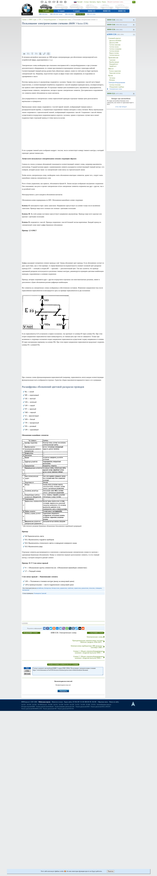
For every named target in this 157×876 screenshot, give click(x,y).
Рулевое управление (115, 71)
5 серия (61, 11)
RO (88, 702)
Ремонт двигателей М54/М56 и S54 (31, 709)
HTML (27, 671)
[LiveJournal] (70, 628)
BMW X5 (106, 11)
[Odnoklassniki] (54, 628)
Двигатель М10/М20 (115, 40)
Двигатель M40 (113, 43)
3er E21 (23, 704)
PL (91, 702)
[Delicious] (76, 628)
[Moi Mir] (57, 628)
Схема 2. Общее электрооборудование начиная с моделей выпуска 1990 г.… (88, 657)
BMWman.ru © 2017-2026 (29, 702)
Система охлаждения (115, 49)
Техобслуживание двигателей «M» (64, 706)
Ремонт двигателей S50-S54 (66, 709)
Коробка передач (114, 62)
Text (27, 668)
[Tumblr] (73, 628)
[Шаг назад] (24, 53)
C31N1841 (25, 623)
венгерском (25, 590)
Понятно (110, 871)
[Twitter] (50, 628)
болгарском (47, 588)
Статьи (86, 2)
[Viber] (63, 628)
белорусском (55, 588)
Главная (24, 19)
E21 (91, 14)
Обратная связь (103, 702)
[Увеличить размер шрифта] (36, 53)
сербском (70, 588)
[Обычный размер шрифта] (32, 53)
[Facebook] (47, 628)
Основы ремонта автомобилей (44, 706)
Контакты (93, 2)
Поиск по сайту (114, 702)
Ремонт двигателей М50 (83, 706)
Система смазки (113, 47)
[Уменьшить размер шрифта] (28, 53)
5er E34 (66, 704)
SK (93, 702)
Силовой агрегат (114, 38)
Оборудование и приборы (116, 87)
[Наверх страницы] (133, 704)
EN (74, 702)
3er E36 (34, 704)
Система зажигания (114, 45)
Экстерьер (112, 78)
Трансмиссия (113, 57)
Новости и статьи (57, 702)
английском (40, 588)
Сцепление (112, 60)
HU (95, 702)
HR (86, 702)
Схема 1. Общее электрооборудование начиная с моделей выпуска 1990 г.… (88, 652)
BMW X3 (91, 11)
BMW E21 (115, 93)
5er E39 (72, 704)
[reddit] (83, 628)
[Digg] (79, 628)
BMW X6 (122, 11)
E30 (80, 14)
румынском (84, 588)
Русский (79, 2)
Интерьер (112, 80)
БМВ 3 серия (32, 19)
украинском (63, 588)
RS (83, 702)
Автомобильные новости (104, 704)
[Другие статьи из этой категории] (40, 53)
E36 (69, 14)
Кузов (110, 75)
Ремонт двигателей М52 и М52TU (100, 706)
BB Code (27, 674)
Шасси (110, 69)
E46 (43, 14)
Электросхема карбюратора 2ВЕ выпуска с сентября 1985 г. (87, 646)
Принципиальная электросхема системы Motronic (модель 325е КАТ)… (87, 641)
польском (92, 588)
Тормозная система (114, 73)
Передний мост (113, 64)
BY (79, 702)
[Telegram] (60, 628)
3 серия (46, 11)
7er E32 (77, 704)
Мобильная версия (44, 702)
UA (81, 702)
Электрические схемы (64, 19)
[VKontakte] (44, 628)
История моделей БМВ (28, 706)
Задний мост (112, 66)
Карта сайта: (68, 702)
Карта (99, 2)
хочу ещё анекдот (121, 107)
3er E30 (29, 704)
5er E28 (61, 704)
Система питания (114, 51)
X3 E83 (88, 704)
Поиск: (104, 2)
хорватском (77, 588)
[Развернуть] (133, 20)
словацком (98, 588)
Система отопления (114, 85)
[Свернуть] (134, 34)
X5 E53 (93, 704)
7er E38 (82, 704)
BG (76, 702)
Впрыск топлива (114, 53)
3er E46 (42, 704)
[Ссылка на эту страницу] (44, 53)
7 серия (76, 11)
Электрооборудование (49, 19)
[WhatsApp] (67, 628)
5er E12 (55, 704)
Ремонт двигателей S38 (49, 709)
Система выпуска (114, 55)
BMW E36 (115, 29)
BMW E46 (115, 20)
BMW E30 (116, 34)
